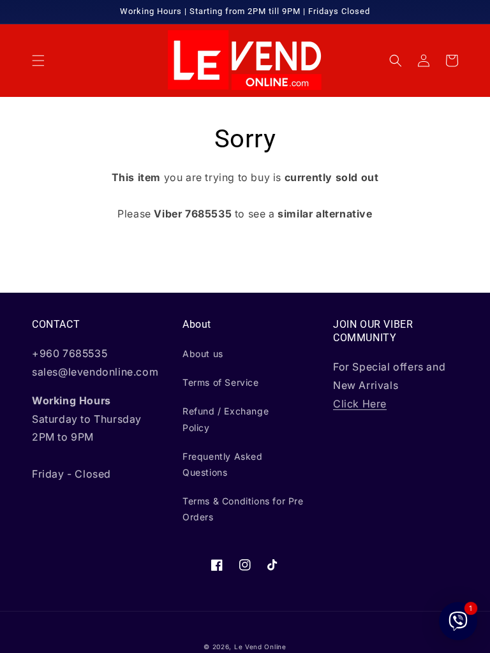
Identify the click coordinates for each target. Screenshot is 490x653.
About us (202, 353)
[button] (38, 61)
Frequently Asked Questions (222, 464)
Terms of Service (220, 382)
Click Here (360, 403)
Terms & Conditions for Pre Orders (243, 508)
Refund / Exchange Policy (225, 419)
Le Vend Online (260, 646)
